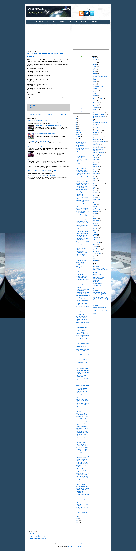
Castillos (95, 97)
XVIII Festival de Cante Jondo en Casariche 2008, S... (82, 350)
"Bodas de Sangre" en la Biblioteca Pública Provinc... (81, 263)
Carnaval (95, 93)
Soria (94, 232)
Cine (94, 100)
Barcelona (95, 75)
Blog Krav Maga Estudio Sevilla (38, 538)
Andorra (95, 66)
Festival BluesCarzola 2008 (82, 233)
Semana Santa (96, 227)
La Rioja (95, 171)
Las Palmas (96, 173)
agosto (77, 138)
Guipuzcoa (95, 161)
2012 (76, 120)
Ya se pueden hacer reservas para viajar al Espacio (82, 310)
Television (95, 237)
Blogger (80, 543)
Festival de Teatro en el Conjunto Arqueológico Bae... (81, 303)
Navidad (95, 195)
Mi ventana (95, 290)
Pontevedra (95, 211)
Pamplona (95, 208)
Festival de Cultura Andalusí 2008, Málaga (82, 152)
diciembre (78, 130)
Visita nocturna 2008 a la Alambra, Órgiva (81, 236)
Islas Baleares (96, 166)
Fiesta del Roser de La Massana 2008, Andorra (82, 367)
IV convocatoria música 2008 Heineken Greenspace (82, 290)
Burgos (94, 81)
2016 (76, 118)
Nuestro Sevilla (96, 199)
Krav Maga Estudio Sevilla (36, 533)
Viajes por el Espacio (98, 248)
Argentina (95, 68)
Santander (95, 223)
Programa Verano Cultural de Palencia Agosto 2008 (82, 215)
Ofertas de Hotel (97, 201)
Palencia (95, 206)
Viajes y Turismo (97, 249)
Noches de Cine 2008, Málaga (82, 416)
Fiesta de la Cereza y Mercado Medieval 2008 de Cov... (82, 396)
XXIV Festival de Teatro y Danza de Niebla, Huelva (82, 450)
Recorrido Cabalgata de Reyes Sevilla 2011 (38, 120)
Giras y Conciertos (97, 155)
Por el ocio (95, 305)
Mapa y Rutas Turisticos (98, 183)
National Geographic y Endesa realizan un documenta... (82, 336)
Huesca (95, 164)
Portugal (95, 213)
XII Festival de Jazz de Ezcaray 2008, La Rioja (81, 414)
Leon (94, 175)
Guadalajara (96, 159)
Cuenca (95, 105)
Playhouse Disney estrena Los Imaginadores (45, 133)
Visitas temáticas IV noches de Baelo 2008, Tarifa (82, 326)
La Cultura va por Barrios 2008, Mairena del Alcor (82, 407)
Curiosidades (96, 107)
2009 (76, 126)
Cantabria (95, 90)
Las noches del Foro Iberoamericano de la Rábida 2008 (81, 156)
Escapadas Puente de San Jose (100, 118)
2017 (76, 116)
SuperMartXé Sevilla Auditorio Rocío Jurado (45, 152)
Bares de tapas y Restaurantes (100, 76)
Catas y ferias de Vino (98, 98)
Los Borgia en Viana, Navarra (82, 352)
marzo (77, 522)
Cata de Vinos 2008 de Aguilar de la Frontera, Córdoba (82, 513)
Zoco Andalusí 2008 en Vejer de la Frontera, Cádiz (82, 293)
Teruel (94, 239)
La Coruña (95, 169)
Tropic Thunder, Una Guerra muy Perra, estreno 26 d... (82, 270)
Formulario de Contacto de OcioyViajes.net (39, 141)
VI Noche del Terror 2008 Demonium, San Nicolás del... (82, 400)
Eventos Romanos (97, 130)
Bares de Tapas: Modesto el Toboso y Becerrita (82, 190)
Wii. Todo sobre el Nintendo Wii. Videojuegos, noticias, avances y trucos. (100, 312)
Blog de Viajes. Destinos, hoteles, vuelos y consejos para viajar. (100, 269)
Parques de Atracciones (98, 209)
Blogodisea (95, 272)
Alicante (36, 102)
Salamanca (95, 222)
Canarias (95, 88)
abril (77, 520)
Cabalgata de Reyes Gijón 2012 (35, 146)
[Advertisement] (40, 37)
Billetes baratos (96, 266)
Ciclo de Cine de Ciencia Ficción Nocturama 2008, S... (82, 222)
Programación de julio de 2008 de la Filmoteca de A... (82, 508)
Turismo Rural (96, 242)
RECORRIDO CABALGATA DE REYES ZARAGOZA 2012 (48, 125)
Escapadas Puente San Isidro (100, 122)
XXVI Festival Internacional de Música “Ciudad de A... (83, 174)
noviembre (78, 132)
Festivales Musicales (43, 102)
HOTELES (63, 21)
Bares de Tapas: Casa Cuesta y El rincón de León (82, 259)
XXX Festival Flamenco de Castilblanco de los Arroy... (82, 267)
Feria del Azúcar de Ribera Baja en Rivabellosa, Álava (82, 445)
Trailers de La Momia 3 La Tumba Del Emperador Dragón (82, 227)
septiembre (78, 136)
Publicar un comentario (35, 108)
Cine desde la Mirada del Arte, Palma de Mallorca (82, 313)
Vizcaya (95, 255)
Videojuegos (96, 251)
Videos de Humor (97, 253)
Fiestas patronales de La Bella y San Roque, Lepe (82, 212)
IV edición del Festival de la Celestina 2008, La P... (82, 187)
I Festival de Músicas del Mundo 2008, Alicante (81, 283)
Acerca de (78, 546)
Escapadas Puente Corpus (99, 116)
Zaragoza (95, 260)
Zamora (95, 258)
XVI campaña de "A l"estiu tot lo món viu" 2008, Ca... (82, 382)
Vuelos (94, 256)
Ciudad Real (96, 102)
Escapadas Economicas (98, 112)
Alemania (95, 61)
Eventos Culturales (97, 126)
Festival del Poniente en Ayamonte (81, 286)
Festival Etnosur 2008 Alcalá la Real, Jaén (82, 376)
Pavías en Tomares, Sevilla (82, 447)
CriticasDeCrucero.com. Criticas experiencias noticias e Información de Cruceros (100, 277)
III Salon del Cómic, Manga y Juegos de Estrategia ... (82, 456)
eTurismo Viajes (97, 285)
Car (94, 91)
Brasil (94, 79)
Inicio (50, 114)
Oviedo (94, 204)
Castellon (95, 95)
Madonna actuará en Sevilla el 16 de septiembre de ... (82, 168)
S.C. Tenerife (96, 220)
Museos (95, 188)
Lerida (94, 176)
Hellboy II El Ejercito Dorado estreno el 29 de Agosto (82, 201)
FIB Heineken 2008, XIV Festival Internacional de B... (82, 364)
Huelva (94, 162)
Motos (94, 185)
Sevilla (94, 230)
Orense (95, 202)
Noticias (95, 197)
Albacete (95, 59)
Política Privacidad (71, 546)
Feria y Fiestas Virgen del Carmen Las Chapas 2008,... (81, 423)
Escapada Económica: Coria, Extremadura (82, 495)
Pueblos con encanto (98, 215)
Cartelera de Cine (97, 274)
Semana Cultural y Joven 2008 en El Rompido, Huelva (81, 160)
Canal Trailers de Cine (98, 86)
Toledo (94, 241)
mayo (77, 518)
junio (77, 516)
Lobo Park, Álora (79, 510)
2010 (76, 124)
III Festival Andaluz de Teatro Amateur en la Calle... (82, 274)
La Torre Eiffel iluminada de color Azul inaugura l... (82, 483)
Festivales (95, 146)
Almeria (95, 64)
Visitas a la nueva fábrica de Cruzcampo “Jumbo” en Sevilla (42, 170)
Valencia (95, 244)
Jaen (94, 168)
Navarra (95, 194)
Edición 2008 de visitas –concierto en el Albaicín (82, 453)
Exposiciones (96, 132)
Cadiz (94, 84)
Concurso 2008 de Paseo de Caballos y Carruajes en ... (82, 149)
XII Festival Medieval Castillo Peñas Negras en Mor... (82, 474)
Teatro (94, 235)
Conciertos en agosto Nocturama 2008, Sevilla (82, 498)
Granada (95, 157)
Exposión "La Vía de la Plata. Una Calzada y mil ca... (82, 339)
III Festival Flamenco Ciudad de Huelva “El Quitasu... (82, 442)
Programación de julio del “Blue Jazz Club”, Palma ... (82, 463)
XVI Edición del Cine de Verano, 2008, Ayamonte (82, 171)
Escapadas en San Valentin (99, 114)
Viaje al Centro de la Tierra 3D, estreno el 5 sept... (82, 218)
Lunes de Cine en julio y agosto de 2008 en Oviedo (82, 333)
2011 (76, 122)
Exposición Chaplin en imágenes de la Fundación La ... (82, 205)
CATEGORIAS (51, 21)
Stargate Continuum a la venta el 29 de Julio (82, 323)
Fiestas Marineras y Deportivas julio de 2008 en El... (82, 343)
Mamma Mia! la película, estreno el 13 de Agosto (82, 299)
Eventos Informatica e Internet (100, 127)
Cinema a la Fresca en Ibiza (82, 370)
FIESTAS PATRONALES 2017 (78, 21)
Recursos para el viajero (98, 216)
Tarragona (95, 234)
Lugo (94, 178)
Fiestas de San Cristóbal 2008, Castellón (81, 460)
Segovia (95, 225)
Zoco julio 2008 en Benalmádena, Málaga (81, 252)
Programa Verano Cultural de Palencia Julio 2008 (82, 277)
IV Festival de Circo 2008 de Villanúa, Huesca (82, 330)
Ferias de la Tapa (97, 137)
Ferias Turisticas (97, 139)
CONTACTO (94, 21)
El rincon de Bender (97, 283)
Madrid (94, 180)
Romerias (95, 218)
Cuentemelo (96, 280)
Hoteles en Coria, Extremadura (80, 492)
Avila (94, 71)
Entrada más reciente (34, 114)
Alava (94, 57)
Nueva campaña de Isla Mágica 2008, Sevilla (81, 143)
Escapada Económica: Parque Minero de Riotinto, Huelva (82, 180)
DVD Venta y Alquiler (98, 111)
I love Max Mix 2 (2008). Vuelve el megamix (81, 435)
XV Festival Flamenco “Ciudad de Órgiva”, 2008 (83, 296)
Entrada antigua (65, 114)
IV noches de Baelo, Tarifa (82, 426)
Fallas (94, 134)
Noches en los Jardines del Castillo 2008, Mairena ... (82, 438)
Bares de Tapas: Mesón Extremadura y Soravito (82, 230)
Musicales (95, 192)
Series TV (95, 228)
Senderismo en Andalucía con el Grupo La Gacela (82, 184)
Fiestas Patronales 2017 (98, 152)
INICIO (30, 21)
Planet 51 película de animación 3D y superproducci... (80, 194)
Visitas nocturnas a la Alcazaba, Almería (81, 347)
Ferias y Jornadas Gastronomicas (97, 143)
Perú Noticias (96, 304)
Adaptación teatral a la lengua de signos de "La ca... (82, 489)
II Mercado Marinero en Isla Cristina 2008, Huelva (82, 177)
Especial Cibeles (97, 124)
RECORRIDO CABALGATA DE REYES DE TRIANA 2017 (41, 175)
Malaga (95, 182)
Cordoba (95, 104)
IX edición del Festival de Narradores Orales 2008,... (82, 432)
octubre (78, 134)
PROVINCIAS (40, 21)
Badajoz (95, 73)
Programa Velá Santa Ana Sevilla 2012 (37, 165)
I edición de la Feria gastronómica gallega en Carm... (82, 470)
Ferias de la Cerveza (98, 136)
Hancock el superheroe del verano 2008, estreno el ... (82, 317)
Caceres (95, 83)
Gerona (95, 154)
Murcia (94, 187)
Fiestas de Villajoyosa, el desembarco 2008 (81, 245)
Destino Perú (96, 282)
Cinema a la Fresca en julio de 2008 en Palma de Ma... (82, 404)
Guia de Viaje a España (98, 287)
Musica (95, 190)
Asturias (95, 69)
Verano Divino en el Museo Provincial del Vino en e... (82, 419)
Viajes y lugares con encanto (99, 307)
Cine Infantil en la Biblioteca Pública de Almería (82, 389)
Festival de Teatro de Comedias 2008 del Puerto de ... (82, 256)
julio (77, 140)
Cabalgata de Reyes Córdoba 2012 (36, 159)
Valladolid (95, 246)
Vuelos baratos (96, 309)
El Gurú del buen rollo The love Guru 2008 (82, 239)
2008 (76, 128)
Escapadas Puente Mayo (99, 121)
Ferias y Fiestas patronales (99, 141)
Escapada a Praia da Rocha (82, 486)
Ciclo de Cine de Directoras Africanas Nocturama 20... (82, 477)
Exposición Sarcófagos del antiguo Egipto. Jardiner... (82, 209)
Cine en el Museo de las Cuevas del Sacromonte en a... (82, 359)
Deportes (95, 109)
